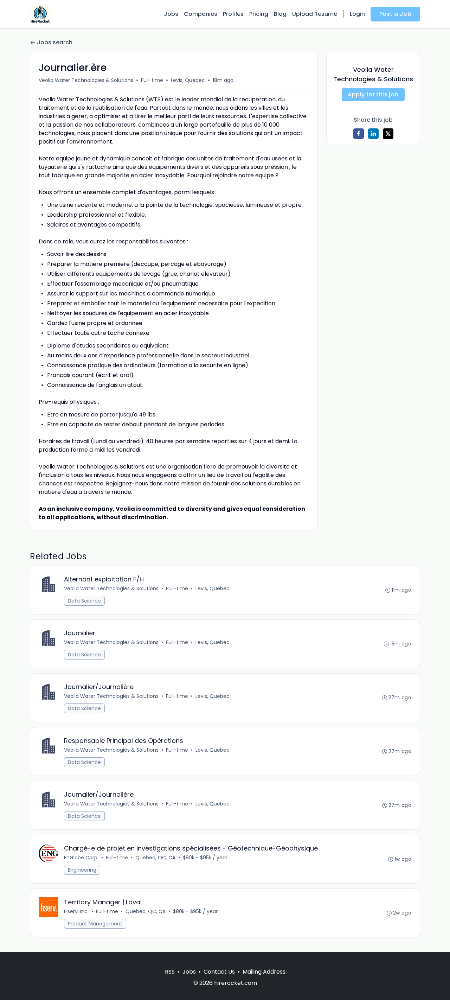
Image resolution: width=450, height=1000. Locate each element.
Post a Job (395, 14)
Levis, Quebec (188, 80)
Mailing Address (264, 972)
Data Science (84, 600)
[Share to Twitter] (388, 133)
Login (357, 14)
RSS (170, 972)
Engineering (82, 869)
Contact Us (219, 972)
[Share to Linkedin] (373, 133)
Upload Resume (314, 14)
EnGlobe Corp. (81, 857)
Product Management (95, 923)
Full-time (152, 80)
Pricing (258, 14)
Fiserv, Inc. (76, 911)
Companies (200, 14)
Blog (280, 14)
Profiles (233, 14)
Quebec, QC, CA (155, 857)
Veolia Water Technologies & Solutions (86, 80)
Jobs (171, 14)
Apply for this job (373, 94)
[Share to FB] (358, 133)
